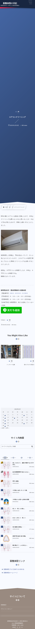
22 (3, 422)
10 (12, 417)
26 (22, 422)
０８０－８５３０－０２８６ (19, 293)
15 (3, 420)
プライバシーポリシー (6, 609)
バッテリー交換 (11, 364)
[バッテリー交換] (11, 351)
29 (3, 425)
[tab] (5, 458)
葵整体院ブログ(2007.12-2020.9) (14, 569)
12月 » (7, 428)
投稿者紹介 (4, 605)
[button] (30, 2)
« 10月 (2, 428)
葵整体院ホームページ (11, 573)
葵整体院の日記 (10, 3)
